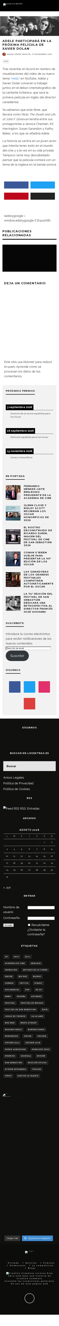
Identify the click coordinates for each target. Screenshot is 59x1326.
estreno (36, 996)
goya (45, 1009)
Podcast (49, 1263)
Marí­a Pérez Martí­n (19, 54)
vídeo (8, 1076)
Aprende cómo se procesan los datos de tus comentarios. (22, 371)
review (41, 1056)
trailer (36, 1069)
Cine (6, 61)
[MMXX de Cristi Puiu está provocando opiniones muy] (29, 1150)
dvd (27, 990)
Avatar (9, 976)
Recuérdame (40, 925)
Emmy (8, 996)
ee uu (39, 990)
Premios (10, 1056)
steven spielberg (15, 1069)
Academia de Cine (15, 963)
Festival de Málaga (32, 1003)
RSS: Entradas (29, 808)
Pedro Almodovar (15, 1049)
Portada (13, 1263)
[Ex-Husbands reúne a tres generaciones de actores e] (46, 1169)
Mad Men (10, 1023)
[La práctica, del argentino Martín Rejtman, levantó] (11, 1150)
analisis (36, 963)
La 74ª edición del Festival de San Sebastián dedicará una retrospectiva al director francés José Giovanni (38, 602)
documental (12, 990)
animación (11, 970)
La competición (43, 1266)
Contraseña (11, 918)
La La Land (37, 1016)
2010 (16, 956)
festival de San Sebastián (20, 1009)
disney (38, 983)
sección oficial (37, 1063)
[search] (51, 766)
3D (6, 956)
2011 (27, 956)
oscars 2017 (12, 1043)
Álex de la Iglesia (28, 1076)
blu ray (23, 976)
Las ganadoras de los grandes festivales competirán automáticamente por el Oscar (38, 579)
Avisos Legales (13, 777)
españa (21, 996)
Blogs (32, 1268)
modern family (13, 1029)
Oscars (42, 1036)
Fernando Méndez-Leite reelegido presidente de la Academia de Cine (37, 492)
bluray (37, 976)
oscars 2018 (33, 1043)
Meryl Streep (29, 1023)
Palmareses (18, 1266)
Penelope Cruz (41, 1049)
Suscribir (17, 656)
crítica (24, 983)
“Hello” (15, 78)
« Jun (7, 887)
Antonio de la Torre (35, 970)
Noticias (31, 1263)
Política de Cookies (16, 789)
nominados (11, 1036)
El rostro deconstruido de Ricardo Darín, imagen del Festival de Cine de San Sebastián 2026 (38, 536)
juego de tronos (15, 1016)
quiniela (26, 1056)
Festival (10, 1003)
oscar (27, 1036)
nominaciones (36, 1029)
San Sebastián (13, 1063)
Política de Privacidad (18, 783)
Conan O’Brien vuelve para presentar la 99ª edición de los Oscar (37, 558)
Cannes (9, 983)
